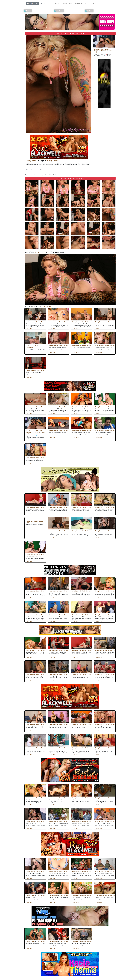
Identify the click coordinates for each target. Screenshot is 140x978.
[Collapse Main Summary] (29, 168)
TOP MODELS (77, 3)
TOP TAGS (87, 3)
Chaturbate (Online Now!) (103, 51)
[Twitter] (32, 3)
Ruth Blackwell (76, 591)
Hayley (28, 521)
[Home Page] (28, 3)
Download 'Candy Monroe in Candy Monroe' (70, 33)
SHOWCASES (67, 3)
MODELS (58, 3)
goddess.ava (30, 346)
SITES (94, 3)
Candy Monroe (32, 161)
